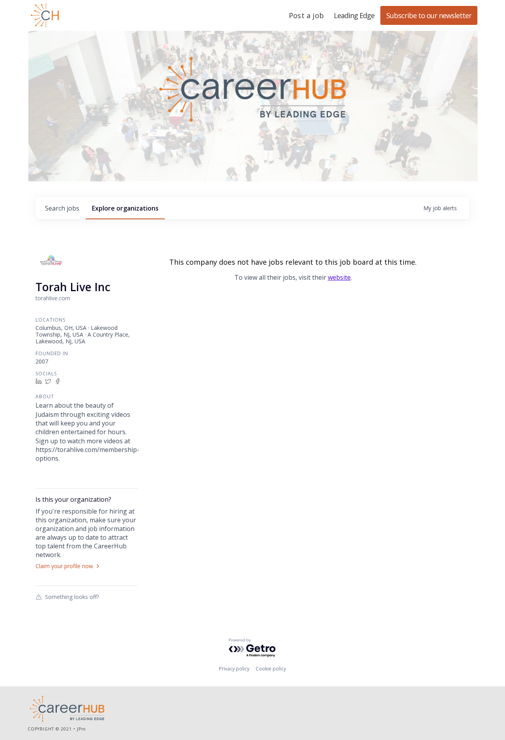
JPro (81, 729)
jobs (62, 208)
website (339, 277)
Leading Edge (83, 15)
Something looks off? (72, 596)
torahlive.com (53, 298)
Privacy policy (234, 668)
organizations (125, 208)
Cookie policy (271, 668)
